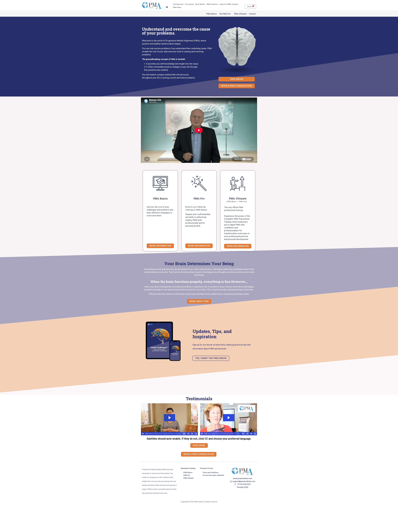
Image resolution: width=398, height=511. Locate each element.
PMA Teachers (212, 4)
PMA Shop (177, 7)
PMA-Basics (211, 14)
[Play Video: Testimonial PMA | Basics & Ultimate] (228, 417)
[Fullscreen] (196, 433)
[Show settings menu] (192, 433)
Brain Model (200, 4)
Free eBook (189, 4)
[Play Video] (143, 433)
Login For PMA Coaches (228, 4)
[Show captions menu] (184, 433)
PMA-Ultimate (240, 14)
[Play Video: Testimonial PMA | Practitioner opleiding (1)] (169, 417)
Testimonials (178, 4)
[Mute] (188, 433)
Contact (252, 14)
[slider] (165, 433)
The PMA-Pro (225, 14)
